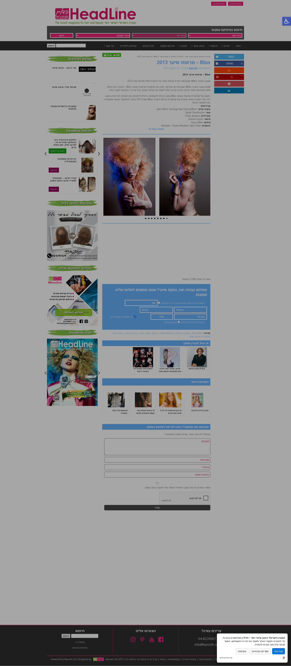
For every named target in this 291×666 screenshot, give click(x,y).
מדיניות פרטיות (226, 657)
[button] (286, 21)
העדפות (242, 651)
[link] (283, 658)
